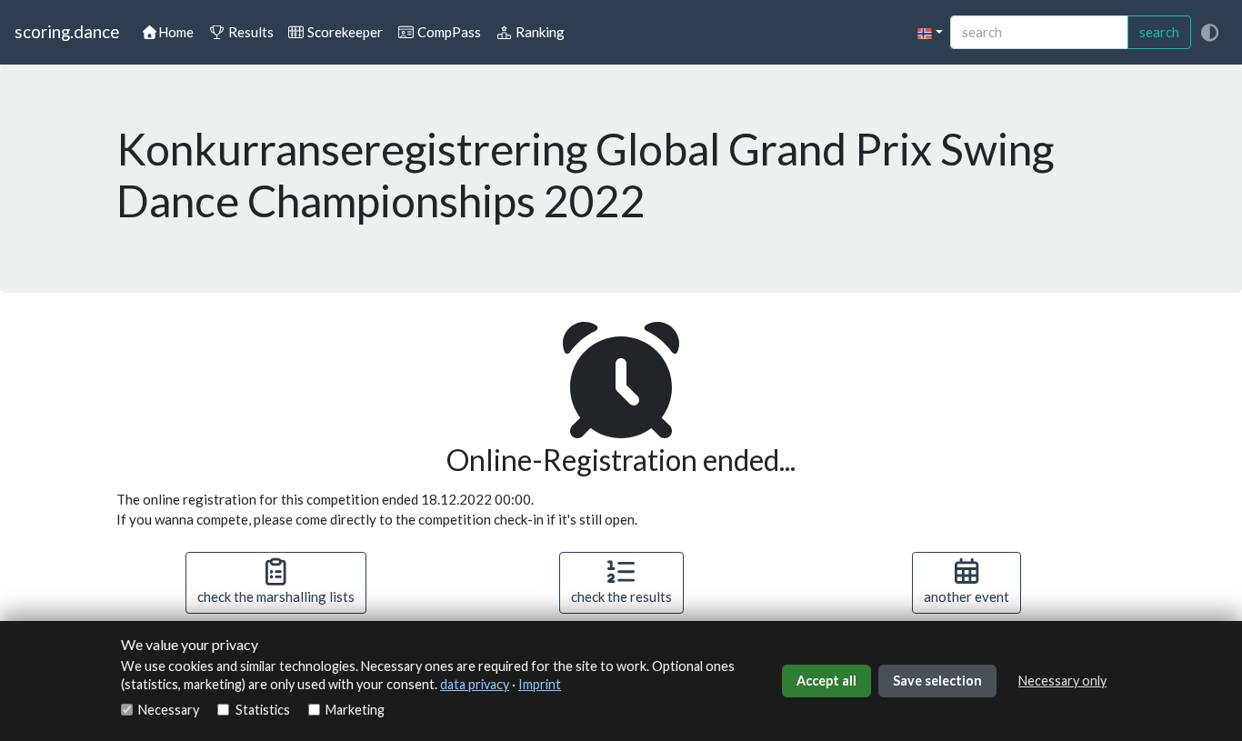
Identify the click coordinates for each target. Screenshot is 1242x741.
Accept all (826, 680)
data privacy (474, 684)
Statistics (262, 709)
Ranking (539, 32)
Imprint (539, 684)
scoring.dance (67, 31)
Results (249, 32)
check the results (621, 596)
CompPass (448, 32)
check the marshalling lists (276, 596)
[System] (1209, 32)
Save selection (937, 680)
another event (966, 596)
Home (176, 32)
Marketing (355, 709)
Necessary (168, 709)
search (1159, 32)
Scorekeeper (344, 32)
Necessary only (1062, 680)
